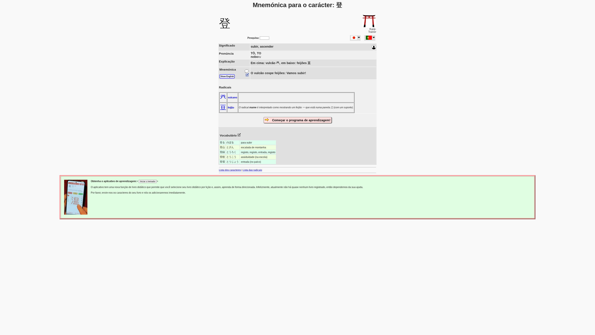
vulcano (232, 97)
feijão (231, 107)
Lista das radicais (252, 170)
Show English (227, 76)
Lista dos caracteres (230, 170)
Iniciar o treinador (147, 181)
